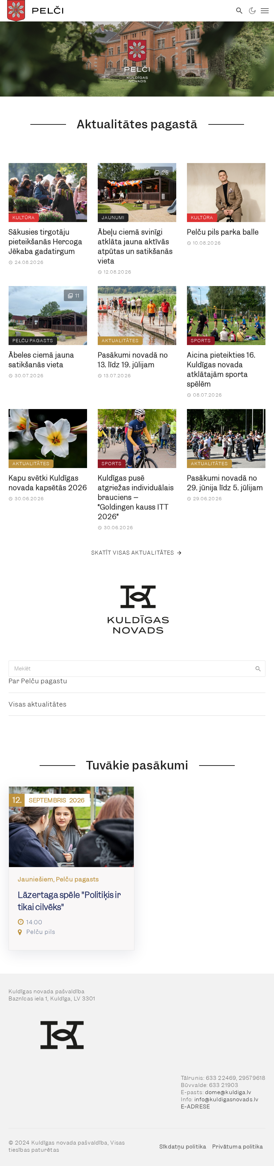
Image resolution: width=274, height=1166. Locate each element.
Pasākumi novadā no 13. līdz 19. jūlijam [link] (133, 360)
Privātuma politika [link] (237, 1146)
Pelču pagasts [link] (32, 341)
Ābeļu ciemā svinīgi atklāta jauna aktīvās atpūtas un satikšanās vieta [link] (135, 247)
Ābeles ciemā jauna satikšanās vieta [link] (41, 360)
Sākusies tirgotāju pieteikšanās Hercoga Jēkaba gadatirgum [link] (45, 242)
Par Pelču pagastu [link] (38, 681)
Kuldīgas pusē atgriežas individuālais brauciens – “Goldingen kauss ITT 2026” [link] (136, 497)
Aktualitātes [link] (120, 341)
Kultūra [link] (23, 218)
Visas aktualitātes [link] (38, 704)
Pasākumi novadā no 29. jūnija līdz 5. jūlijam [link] (225, 483)
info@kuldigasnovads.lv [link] (226, 1099)
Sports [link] (201, 341)
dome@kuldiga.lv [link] (228, 1092)
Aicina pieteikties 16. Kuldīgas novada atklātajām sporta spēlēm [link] (221, 370)
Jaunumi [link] (113, 218)
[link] (116, 10)
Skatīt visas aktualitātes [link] (132, 552)
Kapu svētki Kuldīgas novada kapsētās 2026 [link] (48, 483)
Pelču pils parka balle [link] (223, 232)
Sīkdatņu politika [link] (182, 1146)
